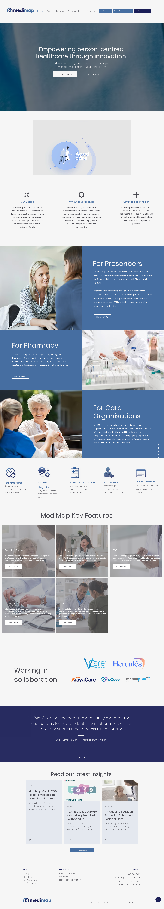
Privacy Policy (134, 902)
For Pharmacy (29, 883)
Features (27, 876)
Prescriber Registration (70, 879)
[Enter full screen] (127, 171)
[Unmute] (40, 171)
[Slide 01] (79, 757)
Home (26, 873)
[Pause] (36, 171)
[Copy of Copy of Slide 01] (84, 757)
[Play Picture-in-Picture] (123, 171)
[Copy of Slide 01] (82, 757)
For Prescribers (30, 880)
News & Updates (67, 873)
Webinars (63, 876)
